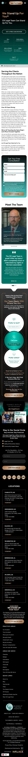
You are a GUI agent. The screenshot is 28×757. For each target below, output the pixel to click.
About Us (5, 679)
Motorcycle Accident (8, 634)
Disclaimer (20, 745)
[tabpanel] (14, 225)
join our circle (14, 468)
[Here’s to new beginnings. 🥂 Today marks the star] (20, 417)
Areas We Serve (13, 717)
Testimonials (6, 684)
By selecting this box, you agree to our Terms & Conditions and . (14, 183)
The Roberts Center (8, 689)
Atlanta (5, 667)
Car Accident (6, 629)
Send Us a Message (14, 194)
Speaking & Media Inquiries (10, 694)
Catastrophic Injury (8, 640)
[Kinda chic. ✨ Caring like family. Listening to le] (8, 417)
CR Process (6, 691)
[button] (25, 3)
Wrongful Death (7, 637)
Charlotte (5, 654)
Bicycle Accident (7, 642)
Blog (4, 681)
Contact (20, 727)
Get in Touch (4, 153)
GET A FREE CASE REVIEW (14, 32)
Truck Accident (7, 632)
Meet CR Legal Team (8, 697)
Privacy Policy (14, 184)
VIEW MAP (8, 502)
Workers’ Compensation (9, 645)
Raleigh (5, 657)
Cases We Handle (17, 713)
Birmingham (6, 669)
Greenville (5, 664)
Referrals (18, 723)
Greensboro (6, 659)
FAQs (4, 686)
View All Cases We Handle (10, 647)
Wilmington (6, 662)
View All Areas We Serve (9, 672)
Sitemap (15, 745)
